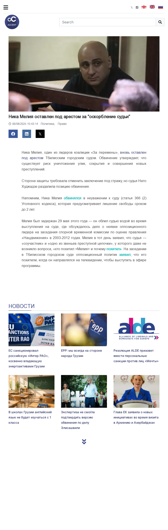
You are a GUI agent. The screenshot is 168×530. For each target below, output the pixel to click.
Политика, (48, 124)
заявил (125, 254)
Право (62, 124)
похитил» (114, 249)
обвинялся (72, 198)
